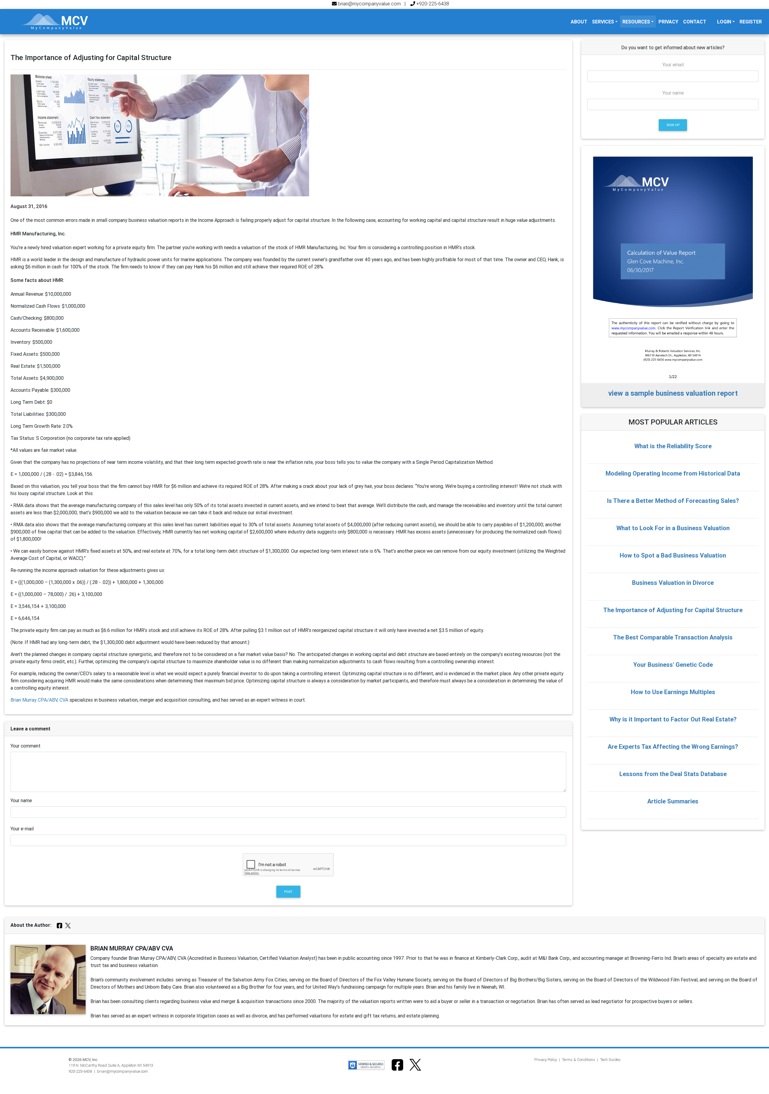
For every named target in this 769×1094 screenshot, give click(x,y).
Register (751, 22)
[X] (68, 925)
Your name (21, 800)
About (580, 21)
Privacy (668, 22)
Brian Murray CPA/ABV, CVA (39, 700)
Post (288, 892)
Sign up (673, 125)
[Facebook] (60, 925)
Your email (673, 65)
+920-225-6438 (432, 4)
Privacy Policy (545, 1059)
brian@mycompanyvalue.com (369, 4)
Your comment (26, 746)
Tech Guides (610, 1059)
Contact (694, 22)
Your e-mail (22, 829)
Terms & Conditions (578, 1059)
